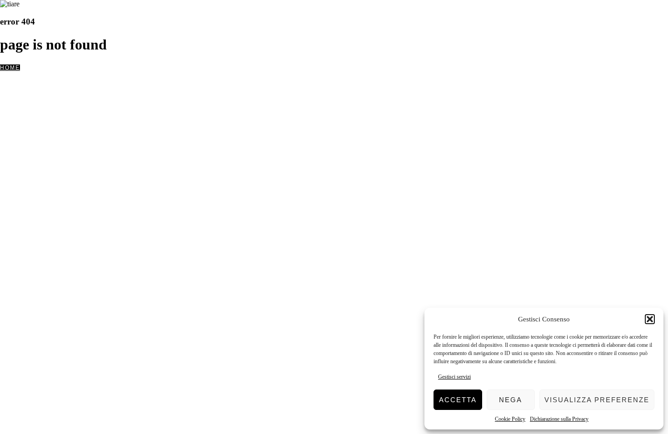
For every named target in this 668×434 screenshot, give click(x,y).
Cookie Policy (510, 419)
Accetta (458, 400)
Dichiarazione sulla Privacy (559, 419)
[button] (649, 319)
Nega (510, 400)
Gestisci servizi (454, 377)
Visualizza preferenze (596, 400)
